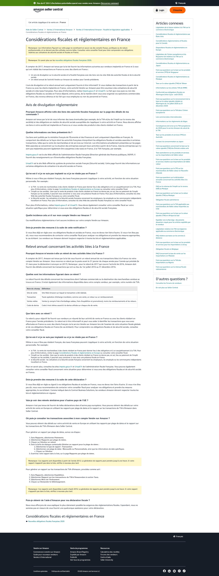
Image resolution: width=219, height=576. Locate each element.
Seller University (107, 560)
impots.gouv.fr (65, 366)
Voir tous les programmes (80, 560)
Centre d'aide (106, 557)
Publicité (73, 557)
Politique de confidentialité (61, 571)
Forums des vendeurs (109, 554)
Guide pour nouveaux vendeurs (45, 554)
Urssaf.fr (101, 91)
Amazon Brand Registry (79, 552)
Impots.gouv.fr (89, 91)
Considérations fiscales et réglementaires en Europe (79, 189)
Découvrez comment (110, 3)
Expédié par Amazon (78, 554)
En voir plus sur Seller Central (167, 287)
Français (179, 536)
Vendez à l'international (42, 557)
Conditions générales (40, 571)
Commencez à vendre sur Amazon (46, 552)
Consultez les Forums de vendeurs (169, 283)
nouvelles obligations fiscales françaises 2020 (73, 60)
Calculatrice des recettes (110, 552)
